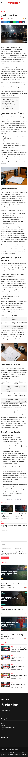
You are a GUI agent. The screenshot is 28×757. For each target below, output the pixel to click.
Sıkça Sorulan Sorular (8, 108)
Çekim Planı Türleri (7, 103)
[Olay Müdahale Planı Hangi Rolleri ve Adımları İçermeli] (7, 508)
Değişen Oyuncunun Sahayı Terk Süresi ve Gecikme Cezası (13, 584)
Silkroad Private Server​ (12, 754)
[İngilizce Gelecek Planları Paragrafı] (5, 684)
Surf (2, 729)
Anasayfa (3, 8)
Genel (7, 8)
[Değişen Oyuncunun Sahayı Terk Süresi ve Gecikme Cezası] (14, 572)
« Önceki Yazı (9, 499)
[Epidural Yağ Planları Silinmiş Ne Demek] (5, 675)
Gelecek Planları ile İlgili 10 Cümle (18, 657)
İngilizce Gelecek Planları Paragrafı (18, 685)
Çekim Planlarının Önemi (8, 101)
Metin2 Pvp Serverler (12, 752)
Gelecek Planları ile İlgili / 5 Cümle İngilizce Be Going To (19, 648)
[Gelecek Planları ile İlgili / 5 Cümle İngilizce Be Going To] (5, 648)
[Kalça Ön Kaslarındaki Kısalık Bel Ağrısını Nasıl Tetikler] (21, 508)
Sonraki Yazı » (19, 499)
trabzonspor (4, 752)
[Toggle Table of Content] (16, 99)
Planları (4, 18)
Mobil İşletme (4, 725)
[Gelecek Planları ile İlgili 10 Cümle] (5, 657)
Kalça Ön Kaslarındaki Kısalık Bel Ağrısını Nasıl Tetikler (21, 515)
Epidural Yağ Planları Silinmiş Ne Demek (19, 676)
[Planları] (14, 2)
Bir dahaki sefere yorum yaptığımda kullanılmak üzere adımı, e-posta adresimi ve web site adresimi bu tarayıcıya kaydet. (13, 553)
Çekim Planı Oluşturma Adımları (10, 105)
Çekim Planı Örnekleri (8, 106)
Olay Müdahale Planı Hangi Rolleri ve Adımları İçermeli (6, 515)
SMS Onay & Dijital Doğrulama (8, 727)
